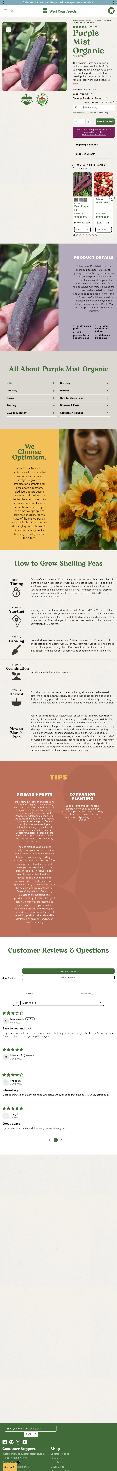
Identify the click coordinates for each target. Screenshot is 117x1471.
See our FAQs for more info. (94, 134)
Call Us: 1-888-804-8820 (14, 1458)
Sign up (31, 1434)
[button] (111, 10)
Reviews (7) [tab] (30, 993)
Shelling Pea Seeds (94, 20)
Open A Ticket (10, 1462)
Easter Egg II (103, 202)
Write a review (68, 971)
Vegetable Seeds (79, 20)
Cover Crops (57, 1466)
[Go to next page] (67, 1140)
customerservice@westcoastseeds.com (23, 1453)
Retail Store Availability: (83, 113)
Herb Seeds (57, 1462)
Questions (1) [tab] (86, 993)
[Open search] (16, 1003)
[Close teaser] (18, 1462)
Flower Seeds (58, 1458)
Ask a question (68, 977)
